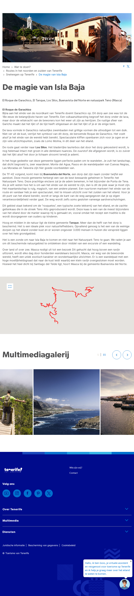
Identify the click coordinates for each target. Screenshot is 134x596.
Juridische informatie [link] (13, 545)
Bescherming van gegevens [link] (43, 545)
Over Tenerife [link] (12, 509)
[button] (10, 286)
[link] (6, 67)
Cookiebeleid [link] (68, 545)
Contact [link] (73, 472)
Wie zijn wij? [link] (75, 467)
